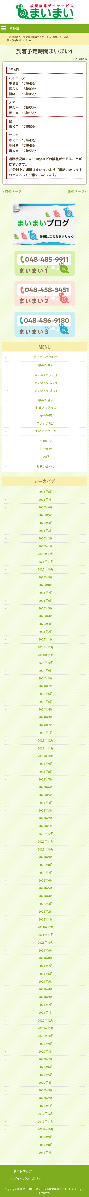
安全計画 (46, 416)
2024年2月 (45, 725)
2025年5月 (45, 608)
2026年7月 (45, 500)
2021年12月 (46, 927)
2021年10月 (46, 942)
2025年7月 (45, 593)
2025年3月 (45, 624)
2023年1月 (45, 826)
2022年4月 (45, 896)
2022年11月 (46, 841)
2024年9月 (45, 671)
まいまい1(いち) (46, 375)
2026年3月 (45, 531)
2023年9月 (45, 764)
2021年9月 (45, 950)
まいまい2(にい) (46, 383)
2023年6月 (45, 787)
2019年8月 (45, 1145)
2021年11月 (46, 935)
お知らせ (46, 441)
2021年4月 (45, 989)
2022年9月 (45, 857)
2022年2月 (45, 911)
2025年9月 (45, 577)
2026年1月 (45, 546)
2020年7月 (45, 1059)
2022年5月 (45, 888)
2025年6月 (45, 601)
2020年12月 (46, 1020)
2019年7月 (45, 1152)
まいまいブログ (46, 431)
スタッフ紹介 (45, 423)
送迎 (66, 37)
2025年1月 (45, 639)
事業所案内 (46, 365)
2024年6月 (45, 694)
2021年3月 (45, 997)
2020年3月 (45, 1090)
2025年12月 (46, 554)
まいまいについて (45, 357)
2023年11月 (46, 748)
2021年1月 (45, 1012)
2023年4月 (45, 803)
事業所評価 (46, 400)
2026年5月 (45, 515)
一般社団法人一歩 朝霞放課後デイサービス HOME (32, 37)
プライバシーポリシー (28, 1179)
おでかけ (46, 449)
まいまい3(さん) (46, 391)
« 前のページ (11, 192)
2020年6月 (45, 1067)
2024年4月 (45, 709)
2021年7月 (45, 966)
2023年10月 (46, 756)
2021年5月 (45, 981)
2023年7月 (45, 779)
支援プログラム (46, 408)
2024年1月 (45, 733)
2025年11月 (46, 562)
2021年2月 (45, 1005)
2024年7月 (45, 686)
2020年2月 (45, 1098)
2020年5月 (45, 1075)
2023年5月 (45, 795)
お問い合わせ (45, 466)
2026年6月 (45, 507)
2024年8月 (45, 678)
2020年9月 (45, 1044)
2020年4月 (45, 1082)
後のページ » (77, 192)
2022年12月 (46, 834)
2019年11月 (46, 1121)
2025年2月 (45, 632)
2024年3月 (45, 717)
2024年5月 (45, 702)
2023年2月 (45, 818)
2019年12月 (46, 1114)
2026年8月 (45, 492)
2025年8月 (45, 585)
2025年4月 (45, 616)
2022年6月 (45, 880)
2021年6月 (45, 974)
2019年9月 (45, 1137)
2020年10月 (46, 1036)
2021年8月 (45, 958)
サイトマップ (22, 1171)
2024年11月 (46, 655)
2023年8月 (45, 772)
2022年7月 (45, 873)
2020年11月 (46, 1028)
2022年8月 (45, 865)
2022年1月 (45, 919)
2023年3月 (45, 810)
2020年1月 (45, 1106)
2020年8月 (45, 1051)
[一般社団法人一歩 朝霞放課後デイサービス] (44, 18)
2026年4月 (45, 523)
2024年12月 (46, 647)
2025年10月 (46, 569)
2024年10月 (46, 663)
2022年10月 (46, 849)
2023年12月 (46, 740)
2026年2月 (45, 538)
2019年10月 (46, 1129)
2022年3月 (45, 904)
